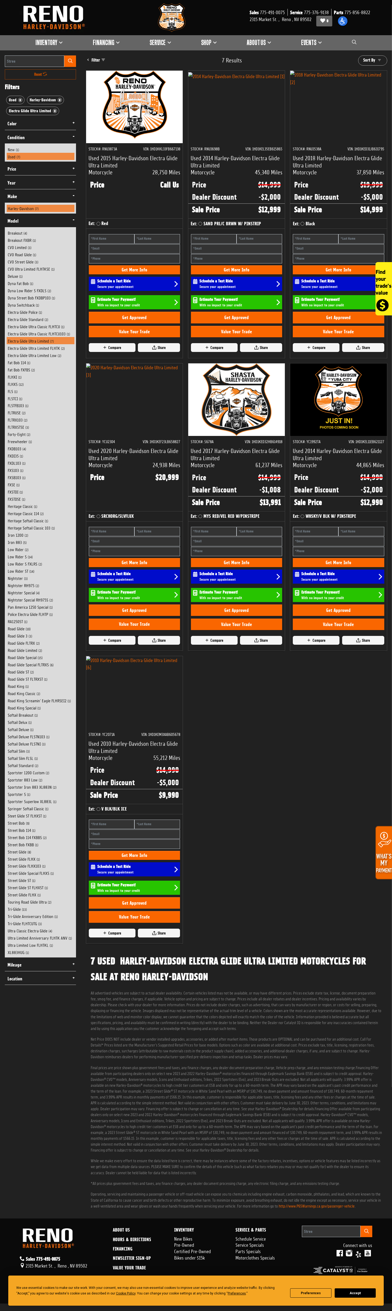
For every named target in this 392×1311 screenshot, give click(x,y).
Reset (38, 74)
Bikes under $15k (189, 1257)
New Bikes (183, 1238)
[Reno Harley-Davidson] (56, 17)
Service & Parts (250, 1230)
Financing (123, 1249)
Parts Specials (248, 1250)
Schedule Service (250, 1238)
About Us (121, 1230)
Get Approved (134, 317)
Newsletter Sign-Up (132, 1258)
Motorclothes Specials (255, 1257)
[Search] (70, 61)
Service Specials (249, 1244)
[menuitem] (40, 149)
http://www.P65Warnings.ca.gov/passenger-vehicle (317, 1205)
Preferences (311, 1293)
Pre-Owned (184, 1244)
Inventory (184, 1230)
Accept (355, 1293)
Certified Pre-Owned (192, 1250)
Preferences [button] (237, 1293)
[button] (342, 21)
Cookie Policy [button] (125, 1293)
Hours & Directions (132, 1239)
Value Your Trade (134, 331)
